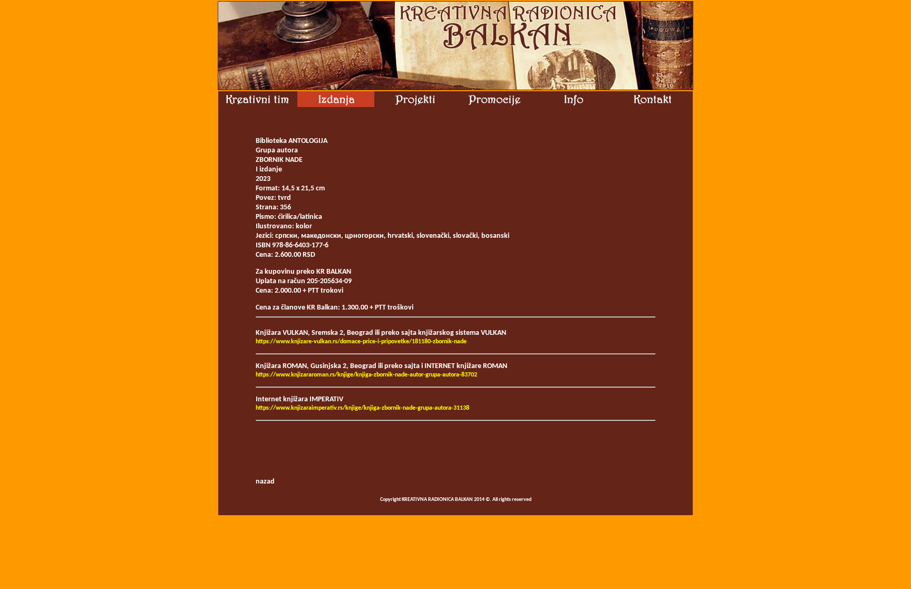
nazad (265, 482)
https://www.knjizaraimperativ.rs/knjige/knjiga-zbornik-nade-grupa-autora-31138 (362, 408)
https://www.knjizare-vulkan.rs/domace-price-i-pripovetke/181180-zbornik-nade (361, 342)
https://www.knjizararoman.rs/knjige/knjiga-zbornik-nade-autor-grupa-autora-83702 (366, 375)
